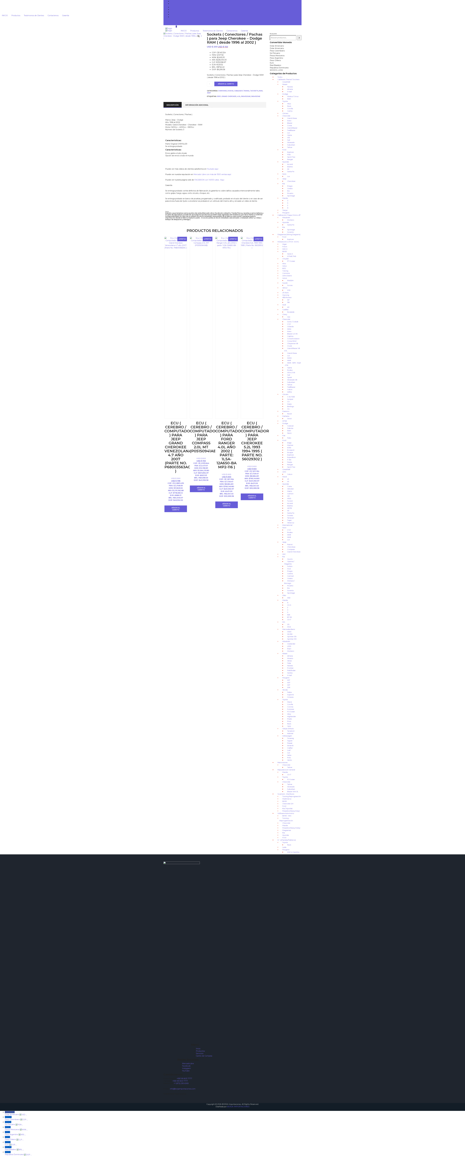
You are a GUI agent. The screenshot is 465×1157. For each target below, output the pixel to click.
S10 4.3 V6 (291, 372)
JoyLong (285, 295)
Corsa (289, 125)
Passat (289, 743)
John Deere (287, 276)
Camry (289, 111)
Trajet (289, 520)
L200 (289, 646)
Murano (290, 658)
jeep (219, 96)
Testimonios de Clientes (180, 12)
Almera (290, 89)
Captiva (290, 336)
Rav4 (289, 106)
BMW (284, 251)
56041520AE (246, 96)
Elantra (290, 167)
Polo (289, 758)
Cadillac (285, 310)
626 (288, 615)
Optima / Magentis (289, 562)
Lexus (284, 278)
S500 (289, 632)
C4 (288, 409)
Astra (289, 329)
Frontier (290, 668)
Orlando (290, 326)
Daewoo (285, 411)
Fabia (289, 692)
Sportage (291, 196)
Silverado (291, 142)
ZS (288, 624)
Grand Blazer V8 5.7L (292, 349)
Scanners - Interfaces (286, 794)
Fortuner (290, 709)
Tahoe (289, 147)
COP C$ (16, 1118)
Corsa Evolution (293, 339)
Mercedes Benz (288, 629)
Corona (290, 707)
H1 (288, 479)
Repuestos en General (286, 770)
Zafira (289, 392)
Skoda (285, 690)
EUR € (10, 1143)
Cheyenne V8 (292, 343)
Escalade (290, 312)
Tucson (290, 501)
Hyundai (285, 162)
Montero (290, 220)
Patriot (290, 544)
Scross (289, 285)
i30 (288, 496)
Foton (284, 247)
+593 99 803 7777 (184, 1078)
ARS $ (15, 1133)
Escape (290, 452)
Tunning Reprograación (291, 796)
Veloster (290, 489)
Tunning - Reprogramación (286, 819)
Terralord (290, 731)
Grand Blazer (292, 128)
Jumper (290, 399)
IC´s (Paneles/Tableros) (287, 840)
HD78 (289, 508)
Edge (289, 443)
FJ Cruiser (291, 712)
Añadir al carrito (226, 84)
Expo (289, 649)
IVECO (284, 249)
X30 (288, 290)
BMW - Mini (286, 816)
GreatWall (286, 82)
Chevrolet (286, 116)
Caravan (290, 426)
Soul (289, 569)
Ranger (290, 159)
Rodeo (290, 370)
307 (288, 685)
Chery (284, 314)
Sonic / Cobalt (292, 322)
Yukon (289, 389)
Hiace (289, 702)
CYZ (289, 324)
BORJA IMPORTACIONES (238, 1107)
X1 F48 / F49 (291, 256)
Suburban (291, 145)
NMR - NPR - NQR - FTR (292, 364)
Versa (289, 661)
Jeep (209, 93)
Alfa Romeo (287, 297)
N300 (289, 358)
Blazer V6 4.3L (292, 791)
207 (288, 680)
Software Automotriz (286, 813)
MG (283, 622)
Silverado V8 (292, 380)
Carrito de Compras (204, 1056)
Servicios (199, 1053)
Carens (290, 574)
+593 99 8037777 (179, 1)
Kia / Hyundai (287, 808)
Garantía (173, 17)
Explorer (290, 152)
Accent (290, 164)
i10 (288, 169)
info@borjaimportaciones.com (182, 1089)
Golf (288, 750)
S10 (288, 138)
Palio (289, 438)
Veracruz (290, 523)
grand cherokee (228, 96)
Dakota (290, 428)
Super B (290, 695)
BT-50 (289, 617)
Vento (289, 760)
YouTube (186, 1071)
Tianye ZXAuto (288, 729)
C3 (288, 402)
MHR (289, 360)
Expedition (291, 457)
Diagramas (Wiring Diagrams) (289, 234)
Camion (290, 494)
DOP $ (18, 1153)
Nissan (284, 84)
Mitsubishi (286, 217)
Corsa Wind (291, 341)
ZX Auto (285, 293)
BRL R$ (14, 1148)
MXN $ (16, 1128)
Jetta (289, 755)
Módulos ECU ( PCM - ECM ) (288, 242)
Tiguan (289, 741)
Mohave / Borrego (289, 582)
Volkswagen (287, 736)
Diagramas (286, 830)
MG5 (289, 627)
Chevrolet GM (287, 804)
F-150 (289, 460)
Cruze (289, 346)
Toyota (285, 101)
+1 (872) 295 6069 (181, 1083)
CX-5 (289, 605)
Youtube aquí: (212, 169)
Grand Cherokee (293, 552)
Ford (284, 150)
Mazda (285, 198)
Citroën (285, 394)
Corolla (290, 108)
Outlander (291, 644)
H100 (289, 498)
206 (288, 687)
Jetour (284, 288)
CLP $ (14, 1138)
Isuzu (284, 174)
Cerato (290, 188)
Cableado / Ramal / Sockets (246, 91)
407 (288, 682)
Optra (289, 135)
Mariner (290, 445)
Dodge (230, 91)
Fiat (283, 435)
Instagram (186, 1068)
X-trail (289, 92)
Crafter (290, 748)
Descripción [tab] (173, 105)
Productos (174, 9)
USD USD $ (16, 1113)
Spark (289, 377)
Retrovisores (282, 762)
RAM (261, 91)
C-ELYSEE (291, 397)
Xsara (289, 404)
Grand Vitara (292, 118)
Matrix (289, 491)
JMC (284, 554)
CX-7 (289, 620)
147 (288, 300)
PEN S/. (14, 1123)
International (287, 525)
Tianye (284, 210)
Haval (284, 477)
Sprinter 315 (291, 636)
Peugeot (285, 213)
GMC (284, 472)
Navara (290, 87)
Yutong (285, 271)
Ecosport (290, 450)
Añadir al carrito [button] (175, 509)
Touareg (290, 738)
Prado (289, 719)
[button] (198, 36)
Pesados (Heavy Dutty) (291, 828)
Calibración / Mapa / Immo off (289, 215)
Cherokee (222, 91)
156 (288, 302)
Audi (284, 305)
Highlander (291, 716)
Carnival (290, 576)
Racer (289, 414)
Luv (288, 133)
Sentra (289, 673)
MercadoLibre (188, 1063)
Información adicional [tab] (197, 105)
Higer (284, 244)
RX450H (290, 280)
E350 (289, 448)
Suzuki (285, 283)
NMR (289, 537)
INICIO (173, 7)
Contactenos (175, 14)
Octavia (290, 697)
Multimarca (286, 799)
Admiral (290, 733)
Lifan (284, 595)
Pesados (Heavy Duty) (291, 811)
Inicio (198, 1049)
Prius (289, 721)
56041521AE (255, 96)
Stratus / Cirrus (292, 96)
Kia (283, 184)
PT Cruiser (291, 261)
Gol (288, 753)
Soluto (289, 566)
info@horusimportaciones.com (185, 4)
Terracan (290, 518)
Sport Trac (291, 157)
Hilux (289, 104)
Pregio (290, 186)
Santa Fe (290, 171)
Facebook (186, 1066)
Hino (284, 263)
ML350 (289, 634)
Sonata (290, 515)
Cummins (286, 273)
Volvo (284, 266)
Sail (288, 140)
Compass (291, 549)
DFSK (284, 421)
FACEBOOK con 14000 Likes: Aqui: (209, 180)
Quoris (289, 559)
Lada (284, 847)
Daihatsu (285, 416)
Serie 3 (290, 254)
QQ (288, 317)
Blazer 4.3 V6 (292, 334)
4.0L (238, 96)
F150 (289, 154)
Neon (289, 433)
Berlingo (290, 406)
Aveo (289, 121)
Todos (280, 77)
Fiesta (289, 462)
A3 (288, 307)
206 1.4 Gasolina (293, 852)
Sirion (289, 418)
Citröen (285, 113)
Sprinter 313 (291, 639)
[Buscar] (299, 37)
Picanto (290, 193)
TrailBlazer (291, 130)
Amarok (290, 745)
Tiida (289, 663)
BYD (284, 268)
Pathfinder (291, 670)
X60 (288, 598)
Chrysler (285, 259)
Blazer (289, 123)
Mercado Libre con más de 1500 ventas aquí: (212, 174)
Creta (289, 486)
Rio (288, 191)
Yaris (289, 726)
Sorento (290, 232)
